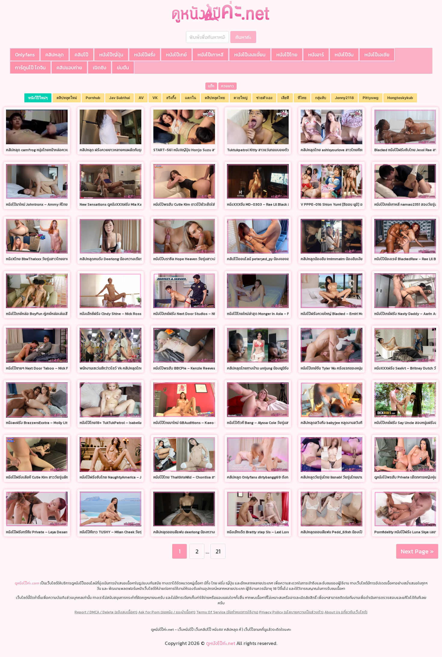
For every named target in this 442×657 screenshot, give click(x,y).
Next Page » (417, 551)
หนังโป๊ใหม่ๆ (38, 97)
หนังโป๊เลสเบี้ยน (250, 54)
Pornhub (93, 97)
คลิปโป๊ (81, 54)
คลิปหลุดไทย (215, 97)
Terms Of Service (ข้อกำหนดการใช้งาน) (227, 612)
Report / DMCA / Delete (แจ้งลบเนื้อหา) (106, 612)
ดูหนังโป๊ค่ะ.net (220, 643)
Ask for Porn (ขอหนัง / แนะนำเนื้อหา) (166, 612)
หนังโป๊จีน (344, 54)
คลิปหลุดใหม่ (67, 97)
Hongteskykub (400, 97)
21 (218, 551)
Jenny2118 (344, 97)
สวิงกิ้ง (171, 97)
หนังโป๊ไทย (286, 54)
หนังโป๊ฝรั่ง (144, 54)
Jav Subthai (119, 97)
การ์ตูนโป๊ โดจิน (30, 67)
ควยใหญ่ (240, 97)
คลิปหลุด (54, 54)
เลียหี (285, 97)
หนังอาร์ (316, 54)
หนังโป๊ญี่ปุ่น (111, 54)
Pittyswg (371, 97)
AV (141, 97)
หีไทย (302, 97)
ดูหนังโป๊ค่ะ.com (27, 583)
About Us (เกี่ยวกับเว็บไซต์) (345, 612)
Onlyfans (25, 54)
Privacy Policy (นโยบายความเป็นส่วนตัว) (291, 612)
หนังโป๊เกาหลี (210, 54)
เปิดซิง (99, 67)
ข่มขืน (123, 67)
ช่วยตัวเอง (264, 97)
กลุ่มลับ (320, 97)
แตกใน (190, 97)
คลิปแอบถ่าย (69, 67)
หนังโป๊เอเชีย (376, 54)
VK (155, 97)
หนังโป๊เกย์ (176, 54)
